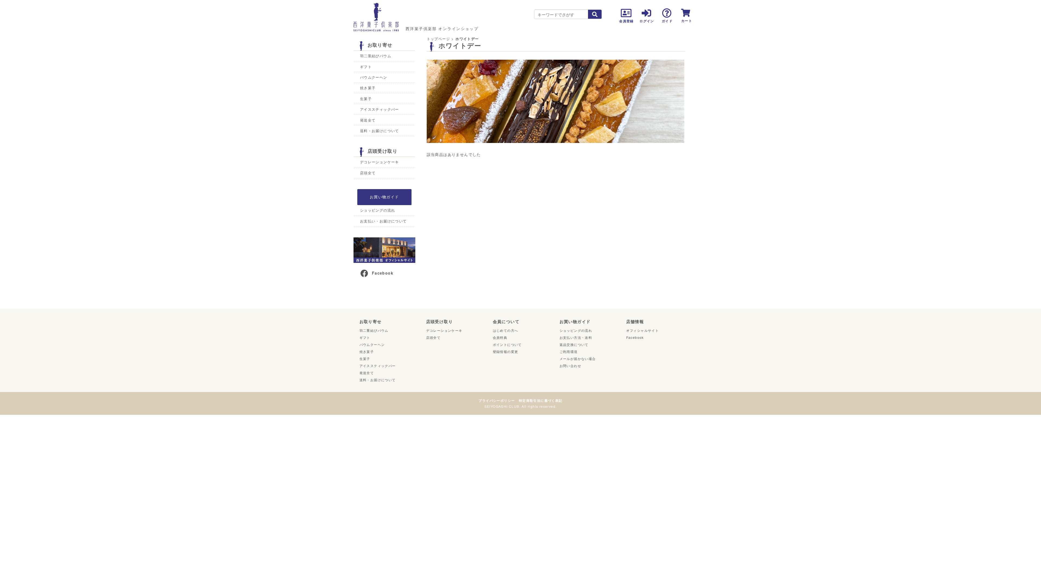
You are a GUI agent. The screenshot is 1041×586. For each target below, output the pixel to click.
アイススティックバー (379, 109)
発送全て (368, 120)
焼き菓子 (368, 87)
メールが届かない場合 (578, 358)
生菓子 (366, 98)
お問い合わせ (570, 365)
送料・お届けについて (379, 130)
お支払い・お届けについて (383, 221)
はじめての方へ (505, 330)
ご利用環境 (569, 351)
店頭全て (368, 172)
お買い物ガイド (384, 196)
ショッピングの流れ (377, 210)
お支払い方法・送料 (576, 337)
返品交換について (574, 344)
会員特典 (500, 337)
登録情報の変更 (505, 351)
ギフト (366, 66)
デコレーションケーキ (379, 161)
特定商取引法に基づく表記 (541, 400)
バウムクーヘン (373, 77)
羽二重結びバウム (375, 55)
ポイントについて (507, 344)
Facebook (382, 273)
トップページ (438, 38)
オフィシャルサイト (642, 330)
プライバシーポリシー (496, 400)
